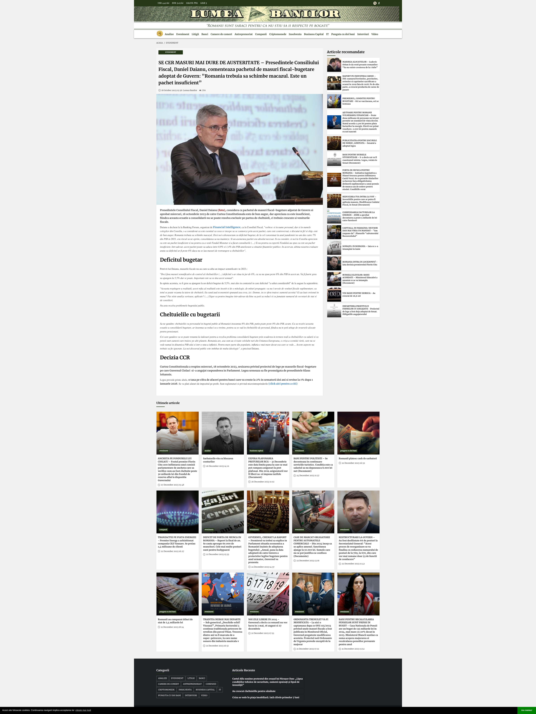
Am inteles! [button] (526, 710)
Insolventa (295, 34)
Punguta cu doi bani (343, 34)
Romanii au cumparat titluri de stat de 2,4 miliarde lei (175, 621)
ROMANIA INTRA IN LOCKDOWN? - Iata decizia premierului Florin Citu (360, 263)
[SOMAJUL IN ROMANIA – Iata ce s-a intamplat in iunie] (334, 248)
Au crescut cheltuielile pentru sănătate (253, 691)
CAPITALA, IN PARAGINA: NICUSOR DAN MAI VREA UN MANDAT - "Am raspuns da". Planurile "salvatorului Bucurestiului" (360, 232)
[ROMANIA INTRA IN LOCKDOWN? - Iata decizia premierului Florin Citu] (334, 263)
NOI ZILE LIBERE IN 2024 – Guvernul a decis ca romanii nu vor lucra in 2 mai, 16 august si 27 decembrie (267, 624)
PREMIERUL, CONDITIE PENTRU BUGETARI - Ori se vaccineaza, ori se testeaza (361, 101)
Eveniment (182, 34)
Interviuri (363, 34)
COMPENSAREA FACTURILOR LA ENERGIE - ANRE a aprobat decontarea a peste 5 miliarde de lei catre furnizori (360, 216)
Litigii (195, 34)
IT (327, 34)
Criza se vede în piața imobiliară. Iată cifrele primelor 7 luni (265, 697)
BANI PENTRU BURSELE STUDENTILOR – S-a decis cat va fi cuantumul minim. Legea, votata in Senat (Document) (360, 158)
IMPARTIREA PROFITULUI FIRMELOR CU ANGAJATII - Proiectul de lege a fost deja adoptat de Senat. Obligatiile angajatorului (361, 310)
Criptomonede (277, 34)
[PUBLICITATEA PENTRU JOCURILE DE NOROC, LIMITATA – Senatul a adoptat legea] (334, 143)
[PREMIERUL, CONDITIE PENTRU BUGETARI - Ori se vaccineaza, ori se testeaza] (334, 101)
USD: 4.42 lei (163, 3)
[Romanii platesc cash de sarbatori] (358, 433)
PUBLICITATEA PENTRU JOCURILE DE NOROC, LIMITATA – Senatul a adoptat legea (360, 143)
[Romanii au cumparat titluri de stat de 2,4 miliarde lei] (177, 594)
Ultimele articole (168, 403)
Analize (169, 34)
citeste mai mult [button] (83, 710)
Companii (261, 34)
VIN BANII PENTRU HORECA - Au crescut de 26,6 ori (359, 294)
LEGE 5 (203, 3)
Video (374, 34)
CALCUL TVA (192, 3)
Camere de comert (221, 34)
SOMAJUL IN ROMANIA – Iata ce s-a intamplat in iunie (360, 247)
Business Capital (314, 34)
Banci (204, 34)
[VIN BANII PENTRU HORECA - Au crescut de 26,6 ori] (334, 295)
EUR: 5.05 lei (177, 3)
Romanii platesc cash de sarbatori (358, 458)
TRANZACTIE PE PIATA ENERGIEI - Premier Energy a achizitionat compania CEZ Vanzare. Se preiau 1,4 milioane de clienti (177, 542)
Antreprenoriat (244, 34)
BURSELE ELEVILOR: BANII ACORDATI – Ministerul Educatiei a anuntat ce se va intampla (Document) (360, 279)
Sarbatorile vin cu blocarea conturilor (218, 460)
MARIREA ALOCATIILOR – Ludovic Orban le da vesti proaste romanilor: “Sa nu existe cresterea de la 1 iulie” (360, 65)
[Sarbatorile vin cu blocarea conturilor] (223, 433)
